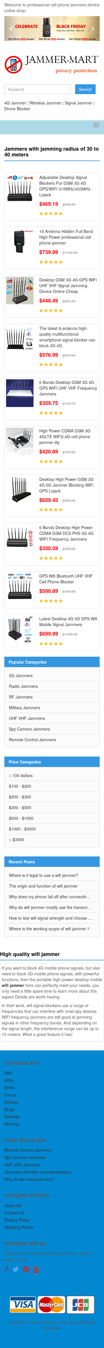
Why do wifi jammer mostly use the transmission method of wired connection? (52, 907)
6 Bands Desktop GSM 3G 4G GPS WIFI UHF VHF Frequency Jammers (68, 388)
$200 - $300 (20, 797)
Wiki (8, 1073)
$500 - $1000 (21, 818)
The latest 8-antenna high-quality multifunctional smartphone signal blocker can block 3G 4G (67, 336)
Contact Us (14, 1213)
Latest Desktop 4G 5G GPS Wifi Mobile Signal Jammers (68, 621)
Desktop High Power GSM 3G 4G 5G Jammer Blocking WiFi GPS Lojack (66, 485)
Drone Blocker (17, 108)
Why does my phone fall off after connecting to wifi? (52, 896)
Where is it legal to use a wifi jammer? (43, 875)
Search (85, 89)
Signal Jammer (78, 103)
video (9, 1080)
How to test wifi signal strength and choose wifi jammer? (52, 918)
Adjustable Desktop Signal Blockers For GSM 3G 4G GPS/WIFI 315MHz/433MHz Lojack (64, 185)
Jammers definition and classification (37, 1172)
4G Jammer (15, 103)
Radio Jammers (23, 686)
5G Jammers (21, 675)
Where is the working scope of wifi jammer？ (49, 928)
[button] (11, 28)
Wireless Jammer (45, 103)
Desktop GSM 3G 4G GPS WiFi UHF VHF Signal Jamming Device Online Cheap (68, 285)
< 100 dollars (21, 775)
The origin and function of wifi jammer (43, 886)
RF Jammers (21, 697)
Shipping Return (19, 1227)
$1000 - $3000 (22, 829)
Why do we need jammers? (29, 1179)
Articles (11, 1102)
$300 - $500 (20, 807)
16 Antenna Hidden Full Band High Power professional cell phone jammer (66, 237)
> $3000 (16, 839)
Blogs (9, 1109)
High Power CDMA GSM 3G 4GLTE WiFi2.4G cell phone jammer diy (64, 436)
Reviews (12, 1116)
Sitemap (11, 1124)
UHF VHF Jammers (27, 718)
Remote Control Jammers (32, 739)
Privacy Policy (16, 1220)
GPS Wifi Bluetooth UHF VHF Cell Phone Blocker (66, 579)
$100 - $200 (20, 786)
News (9, 1087)
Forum (10, 1095)
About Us (12, 1205)
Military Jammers (24, 707)
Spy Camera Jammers (29, 729)
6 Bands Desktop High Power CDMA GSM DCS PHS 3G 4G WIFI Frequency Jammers (66, 533)
